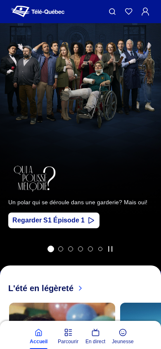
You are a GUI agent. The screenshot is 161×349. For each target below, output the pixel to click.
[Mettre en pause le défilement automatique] (110, 249)
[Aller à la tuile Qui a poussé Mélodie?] (50, 249)
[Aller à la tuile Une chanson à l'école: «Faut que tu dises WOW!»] (100, 249)
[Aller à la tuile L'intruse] (90, 249)
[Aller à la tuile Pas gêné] (70, 249)
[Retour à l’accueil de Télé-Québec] (37, 11)
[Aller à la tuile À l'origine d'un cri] (80, 249)
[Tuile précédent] (12, 158)
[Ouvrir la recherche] (112, 11)
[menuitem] (38, 336)
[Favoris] (128, 11)
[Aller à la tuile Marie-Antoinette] (60, 249)
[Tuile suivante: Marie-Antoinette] (149, 158)
